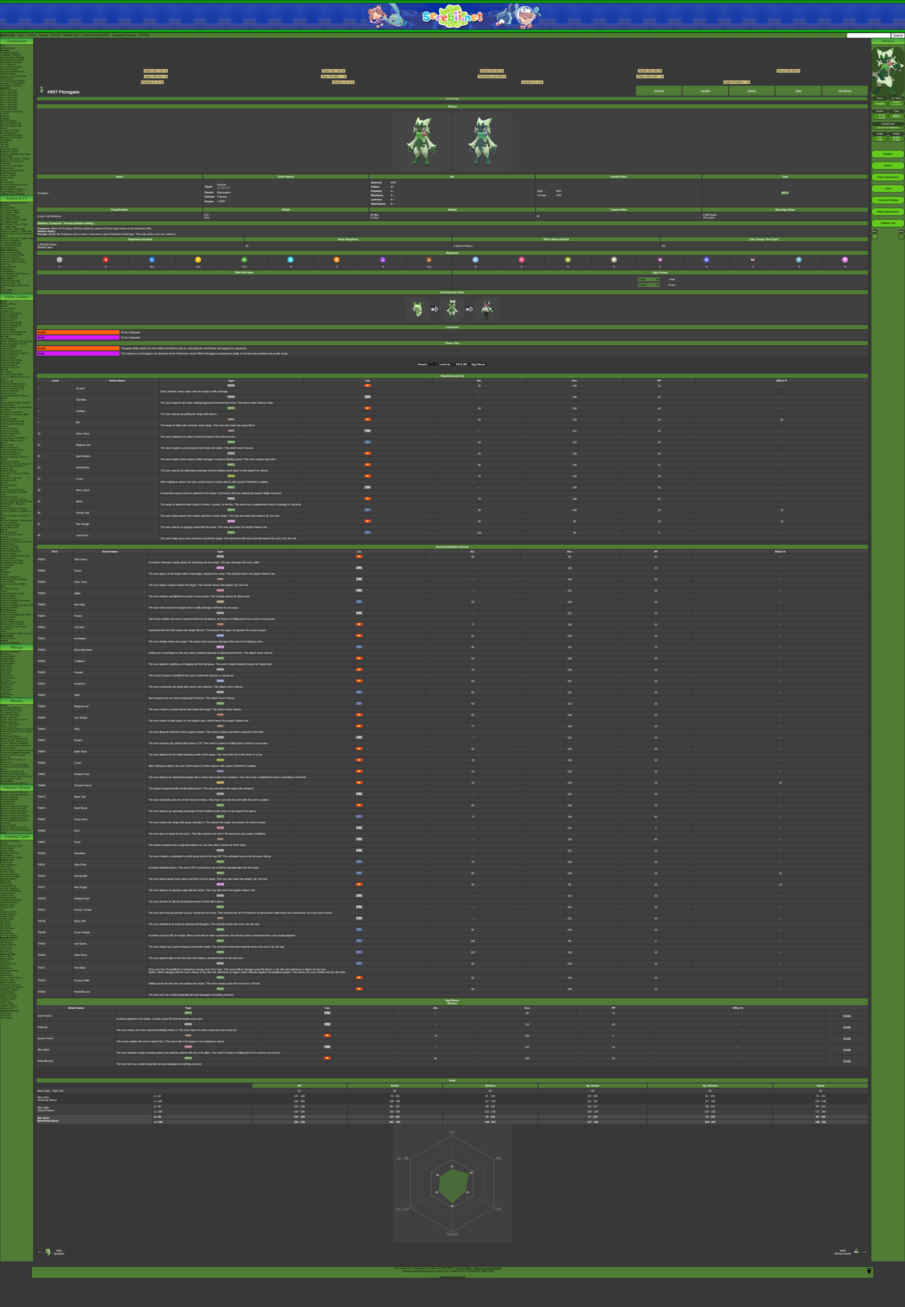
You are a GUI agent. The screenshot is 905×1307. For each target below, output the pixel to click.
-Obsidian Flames (8, 912)
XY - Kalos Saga (8, 226)
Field (672, 279)
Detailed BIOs (7, 659)
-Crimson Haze (7, 999)
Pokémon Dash (7, 544)
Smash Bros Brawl (9, 527)
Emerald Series (7, 678)
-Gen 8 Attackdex (8, 107)
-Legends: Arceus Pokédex (13, 76)
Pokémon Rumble (9, 497)
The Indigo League (9, 210)
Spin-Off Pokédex (8, 121)
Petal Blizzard (82, 991)
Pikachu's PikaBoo (9, 799)
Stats (798, 90)
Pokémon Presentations (12, 170)
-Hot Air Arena (7, 980)
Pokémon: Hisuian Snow (12, 259)
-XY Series (5, 923)
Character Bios (7, 208)
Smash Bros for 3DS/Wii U (13, 438)
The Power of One (9, 712)
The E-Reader (7, 565)
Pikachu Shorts (17, 788)
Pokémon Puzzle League (12, 593)
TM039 (41, 717)
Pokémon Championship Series (15, 154)
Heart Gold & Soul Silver (12, 490)
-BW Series (5, 926)
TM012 (41, 627)
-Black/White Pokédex (11, 62)
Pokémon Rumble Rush (12, 386)
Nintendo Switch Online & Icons (15, 633)
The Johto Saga (8, 215)
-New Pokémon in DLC (11, 192)
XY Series (5, 692)
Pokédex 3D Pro (8, 471)
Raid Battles (6, 855)
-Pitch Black (6, 867)
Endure (78, 740)
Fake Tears (80, 581)
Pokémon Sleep (8, 330)
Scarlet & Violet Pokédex (95, 35)
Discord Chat (6, 182)
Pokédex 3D (6, 468)
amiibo (3, 631)
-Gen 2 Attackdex (8, 93)
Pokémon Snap (7, 596)
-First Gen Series (8, 935)
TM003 (41, 581)
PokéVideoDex (7, 271)
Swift (76, 695)
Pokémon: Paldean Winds (12, 262)
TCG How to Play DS (10, 478)
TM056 (41, 751)
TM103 (41, 853)
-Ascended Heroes (9, 874)
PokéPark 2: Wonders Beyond (15, 464)
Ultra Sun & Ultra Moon (11, 374)
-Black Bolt (5, 881)
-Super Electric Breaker (11, 987)
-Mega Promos (7, 940)
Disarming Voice (83, 649)
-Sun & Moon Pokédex (11, 67)
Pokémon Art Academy (11, 412)
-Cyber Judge (6, 1004)
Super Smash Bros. (9, 607)
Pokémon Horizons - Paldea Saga (16, 238)
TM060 (41, 762)
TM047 (41, 740)
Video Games (17, 297)
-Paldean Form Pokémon (12, 194)
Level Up (445, 364)
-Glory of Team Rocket (11, 978)
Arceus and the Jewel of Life (14, 741)
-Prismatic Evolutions (10, 890)
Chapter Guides (8, 661)
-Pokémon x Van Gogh (11, 166)
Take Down (80, 559)
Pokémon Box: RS (9, 549)
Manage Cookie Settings (488, 1268)
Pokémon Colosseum (10, 539)
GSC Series (6, 671)
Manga (17, 647)
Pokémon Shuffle (8, 419)
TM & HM (461, 364)
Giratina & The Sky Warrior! (13, 738)
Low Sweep (80, 717)
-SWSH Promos (8, 945)
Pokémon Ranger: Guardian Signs (13, 493)
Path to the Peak (8, 266)
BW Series (5, 687)
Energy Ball (82, 512)
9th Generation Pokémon (12, 189)
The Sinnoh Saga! (9, 222)
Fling (76, 728)
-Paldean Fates (7, 905)
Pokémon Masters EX (11, 325)
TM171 (41, 967)
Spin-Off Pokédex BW (11, 126)
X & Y (3, 400)
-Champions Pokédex (10, 86)
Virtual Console (7, 619)
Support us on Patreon (452, 1276)
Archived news (7, 48)
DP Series (5, 680)
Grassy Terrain (82, 909)
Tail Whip (81, 399)
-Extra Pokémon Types (11, 846)
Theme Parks (6, 177)
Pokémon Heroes (8, 722)
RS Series (5, 673)
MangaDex (5, 654)
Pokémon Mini (7, 581)
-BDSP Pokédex (8, 74)
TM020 (41, 661)
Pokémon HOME (8, 346)
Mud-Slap (79, 604)
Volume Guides (7, 663)
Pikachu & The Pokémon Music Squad (15, 831)
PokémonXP (6, 156)
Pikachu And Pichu (9, 797)
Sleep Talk (80, 796)
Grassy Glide (81, 980)
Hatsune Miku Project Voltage (14, 159)
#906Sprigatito (59, 1252)
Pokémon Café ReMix (11, 322)
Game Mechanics (8, 133)
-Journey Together (9, 888)
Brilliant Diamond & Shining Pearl (16, 341)
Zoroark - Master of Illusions (14, 743)
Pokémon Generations (11, 252)
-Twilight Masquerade (10, 900)
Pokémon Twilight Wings (12, 255)
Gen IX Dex (452, 98)
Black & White (7, 445)
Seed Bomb (82, 467)
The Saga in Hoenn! (10, 217)
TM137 (41, 909)
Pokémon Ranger (8, 553)
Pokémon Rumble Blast (11, 466)
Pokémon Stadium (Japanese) (15, 600)
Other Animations (8, 276)
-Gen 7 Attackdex (8, 104)
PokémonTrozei (8, 558)
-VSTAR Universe (8, 1006)
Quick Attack (83, 456)
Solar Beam (80, 955)
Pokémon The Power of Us (13, 774)
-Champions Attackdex (11, 111)
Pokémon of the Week (11, 137)
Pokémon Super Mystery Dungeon (12, 425)
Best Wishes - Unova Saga (13, 224)
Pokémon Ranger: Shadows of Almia (15, 517)
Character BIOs (8, 656)
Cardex (3, 128)
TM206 (41, 991)
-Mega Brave (6, 968)
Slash (79, 501)
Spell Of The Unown (10, 715)
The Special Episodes (10, 243)
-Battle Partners (8, 982)
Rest (76, 830)
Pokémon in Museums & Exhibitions (12, 162)
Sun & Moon (6, 372)
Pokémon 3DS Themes (11, 624)
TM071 (41, 808)
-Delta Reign (6, 862)
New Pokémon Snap (10, 362)
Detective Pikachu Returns (13, 332)
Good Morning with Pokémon (14, 273)
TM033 (41, 706)
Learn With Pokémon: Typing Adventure (14, 474)
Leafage (80, 411)
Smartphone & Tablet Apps (13, 626)
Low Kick (79, 627)
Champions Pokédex (124, 35)
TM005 (41, 604)
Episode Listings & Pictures (13, 203)
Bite (78, 422)
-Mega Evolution (8, 879)
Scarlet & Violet (7, 308)
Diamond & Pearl (8, 485)
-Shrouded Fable (8, 898)
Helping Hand (81, 898)
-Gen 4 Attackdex (8, 97)
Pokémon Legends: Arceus (13, 344)
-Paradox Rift (6, 907)
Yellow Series (6, 668)
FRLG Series (6, 675)
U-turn (79, 478)
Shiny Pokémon (8, 248)
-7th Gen (4, 147)
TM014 (41, 638)
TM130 (41, 898)
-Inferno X (5, 966)
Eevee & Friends (8, 825)
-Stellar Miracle (7, 992)
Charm (78, 570)
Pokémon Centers (9, 151)
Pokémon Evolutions (10, 257)
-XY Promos (6, 949)
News (3, 46)
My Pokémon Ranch (10, 525)
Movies (16, 701)
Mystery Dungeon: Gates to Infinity (14, 458)
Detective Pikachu (9, 391)
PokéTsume (6, 292)
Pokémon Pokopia (9, 315)
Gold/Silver (5, 572)
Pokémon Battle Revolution (13, 508)
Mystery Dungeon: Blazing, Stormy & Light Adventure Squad (16, 500)
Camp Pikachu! (7, 801)
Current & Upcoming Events (14, 184)
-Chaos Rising (7, 869)
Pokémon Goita (7, 638)
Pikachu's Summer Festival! (14, 806)
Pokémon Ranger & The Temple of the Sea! (16, 732)
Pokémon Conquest (10, 461)
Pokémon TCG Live (10, 367)
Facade (78, 672)
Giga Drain (80, 864)
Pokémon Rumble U (10, 454)
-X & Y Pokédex (8, 64)
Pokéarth (144, 35)
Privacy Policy (464, 1268)
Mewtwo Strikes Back (11, 710)
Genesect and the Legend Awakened (12, 756)
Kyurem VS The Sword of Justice (16, 750)
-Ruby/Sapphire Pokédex (12, 57)
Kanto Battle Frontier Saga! (13, 219)
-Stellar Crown (7, 895)
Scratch (80, 388)
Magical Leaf (83, 444)
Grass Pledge (82, 932)
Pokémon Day (7, 168)
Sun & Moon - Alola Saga (12, 229)
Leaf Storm (82, 535)
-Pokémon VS (7, 1008)
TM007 (41, 615)
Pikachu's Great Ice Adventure (15, 816)
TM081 (41, 819)
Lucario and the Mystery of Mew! (16, 729)
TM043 (41, 728)
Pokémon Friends (8, 318)
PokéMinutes (6, 269)
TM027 (41, 683)
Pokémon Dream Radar (11, 450)
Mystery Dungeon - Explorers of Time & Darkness (16, 521)
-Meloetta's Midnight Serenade (15, 752)
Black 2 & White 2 (9, 447)
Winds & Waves (8, 304)
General (658, 90)
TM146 (41, 932)
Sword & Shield (7, 339)
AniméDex (5, 205)
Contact (43, 35)
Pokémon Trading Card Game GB (16, 605)
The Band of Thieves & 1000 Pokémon (14, 415)
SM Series (5, 696)
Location (705, 90)
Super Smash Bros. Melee (13, 584)
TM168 (41, 955)
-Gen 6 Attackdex (8, 102)
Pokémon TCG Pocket (11, 334)
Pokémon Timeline (9, 149)
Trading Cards (16, 837)
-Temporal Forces (8, 902)
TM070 (41, 796)
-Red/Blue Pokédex (9, 53)
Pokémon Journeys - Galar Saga (16, 231)
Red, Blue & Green (9, 589)
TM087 (41, 841)
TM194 (41, 980)
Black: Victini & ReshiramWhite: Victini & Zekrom (16, 746)
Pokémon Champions (10, 313)
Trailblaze (79, 661)
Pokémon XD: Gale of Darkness (16, 541)
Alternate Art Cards (9, 853)
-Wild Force (6, 1001)
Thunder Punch (83, 785)
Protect (78, 615)
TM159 (41, 943)
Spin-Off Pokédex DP (10, 123)
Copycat (42, 1027)
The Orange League (10, 212)
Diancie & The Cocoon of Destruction (12, 761)
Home (21, 35)
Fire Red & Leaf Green (11, 534)
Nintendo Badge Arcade (11, 440)
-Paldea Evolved (8, 914)
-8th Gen (4, 144)
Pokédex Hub (70, 35)
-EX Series (5, 931)
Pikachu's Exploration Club (13, 813)
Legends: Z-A (6, 311)
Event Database (8, 187)
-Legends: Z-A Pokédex (11, 83)
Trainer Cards (7, 848)
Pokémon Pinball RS (10, 551)
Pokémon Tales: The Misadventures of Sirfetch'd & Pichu (14, 285)
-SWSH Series (7, 919)
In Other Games (8, 617)
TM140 (41, 921)
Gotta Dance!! (7, 804)
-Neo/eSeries (6, 933)
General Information (10, 652)
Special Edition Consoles (12, 622)
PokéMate (5, 567)
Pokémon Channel (9, 546)
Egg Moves (845, 90)
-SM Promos (6, 947)
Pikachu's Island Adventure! (14, 811)
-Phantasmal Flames (10, 876)
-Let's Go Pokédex (9, 69)
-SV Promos (6, 942)
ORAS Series (6, 694)
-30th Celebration (8, 865)
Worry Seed (83, 490)
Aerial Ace (79, 683)
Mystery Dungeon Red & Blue (14, 556)
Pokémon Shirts (8, 175)
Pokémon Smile (8, 358)
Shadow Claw (82, 774)
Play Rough (82, 524)
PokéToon (5, 264)
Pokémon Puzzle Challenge (13, 579)
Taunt (77, 841)
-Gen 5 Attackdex (8, 100)
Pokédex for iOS (8, 480)
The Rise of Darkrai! (10, 736)
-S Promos (5, 1015)
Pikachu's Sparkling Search (13, 818)
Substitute (79, 853)
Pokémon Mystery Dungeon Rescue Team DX (14, 354)
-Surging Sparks (8, 893)
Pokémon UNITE (8, 327)
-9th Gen (4, 142)
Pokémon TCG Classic (11, 857)
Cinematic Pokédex (9, 130)
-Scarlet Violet (7, 916)
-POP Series (6, 952)
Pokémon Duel (7, 435)
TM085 (41, 830)
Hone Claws (83, 433)
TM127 (41, 887)
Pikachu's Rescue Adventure (14, 794)
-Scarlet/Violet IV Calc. (11, 135)
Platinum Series (8, 682)
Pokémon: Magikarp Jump (13, 384)
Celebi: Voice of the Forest (13, 719)
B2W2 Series (6, 689)
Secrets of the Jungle (10, 778)
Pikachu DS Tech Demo (12, 560)
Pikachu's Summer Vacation (14, 792)
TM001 (41, 559)
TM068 (41, 785)
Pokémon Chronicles (10, 240)
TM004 (41, 593)
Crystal (3, 574)
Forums (32, 35)
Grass (672, 285)
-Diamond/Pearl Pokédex (12, 60)
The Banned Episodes (11, 245)
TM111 (41, 864)
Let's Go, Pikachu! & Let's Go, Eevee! (15, 378)
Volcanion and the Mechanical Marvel (14, 768)
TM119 (41, 875)
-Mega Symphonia (9, 971)
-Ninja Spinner (7, 959)
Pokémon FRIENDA (10, 643)
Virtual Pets (6, 629)
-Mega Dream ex (8, 963)
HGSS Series (6, 685)
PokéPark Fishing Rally (11, 563)
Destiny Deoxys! (8, 727)
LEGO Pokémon (8, 173)
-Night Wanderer (8, 994)
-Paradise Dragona (9, 989)
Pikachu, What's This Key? (13, 827)
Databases (16, 41)
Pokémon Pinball (8, 598)
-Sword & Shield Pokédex (12, 71)
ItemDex (4, 114)
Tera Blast (80, 967)
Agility (77, 593)
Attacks (752, 90)
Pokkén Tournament (10, 433)
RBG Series (6, 666)
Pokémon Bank (7, 405)
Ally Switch (43, 1049)
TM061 (41, 774)
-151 (2, 909)
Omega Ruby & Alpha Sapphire (15, 403)
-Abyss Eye (6, 956)
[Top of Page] (869, 1271)
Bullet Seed (80, 751)
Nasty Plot (80, 921)
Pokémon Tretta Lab (10, 452)
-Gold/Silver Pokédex (10, 55)
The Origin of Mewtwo (11, 708)
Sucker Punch (45, 1038)
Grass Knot (80, 819)
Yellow (3, 591)
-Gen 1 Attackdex (8, 90)
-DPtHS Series (7, 928)
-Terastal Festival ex (10, 985)
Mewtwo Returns (8, 717)
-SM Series (5, 921)
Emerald (4, 537)
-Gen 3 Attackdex (8, 95)
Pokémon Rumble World (12, 421)
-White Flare (6, 883)
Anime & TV (16, 198)
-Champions (6, 140)
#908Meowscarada (843, 1252)
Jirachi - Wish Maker (10, 724)
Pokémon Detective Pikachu (14, 783)
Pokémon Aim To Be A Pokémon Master (16, 234)
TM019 (41, 649)
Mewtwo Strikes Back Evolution (15, 776)
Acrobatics (80, 638)
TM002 (41, 570)
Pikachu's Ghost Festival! (12, 809)
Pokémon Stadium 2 (10, 577)
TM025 (41, 672)
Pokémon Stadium (9, 603)
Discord (55, 35)
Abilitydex (5, 119)
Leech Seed (44, 1015)
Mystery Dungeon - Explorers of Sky (16, 512)
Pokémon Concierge (10, 281)
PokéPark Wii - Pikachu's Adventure (12, 505)
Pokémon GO (6, 320)
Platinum (4, 487)
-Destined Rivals (8, 886)
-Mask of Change (8, 996)
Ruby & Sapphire (8, 532)
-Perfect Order (7, 872)
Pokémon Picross (8, 428)
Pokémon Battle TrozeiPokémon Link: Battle (16, 408)
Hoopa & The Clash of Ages (14, 764)
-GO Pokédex (6, 78)
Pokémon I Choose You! (12, 771)
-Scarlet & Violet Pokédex (12, 81)
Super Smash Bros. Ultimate (14, 395)
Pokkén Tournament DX (12, 388)
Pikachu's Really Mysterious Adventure (14, 821)
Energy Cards (7, 850)
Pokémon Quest (8, 393)
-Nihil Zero (5, 961)
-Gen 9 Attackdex (8, 109)
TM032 (41, 695)
